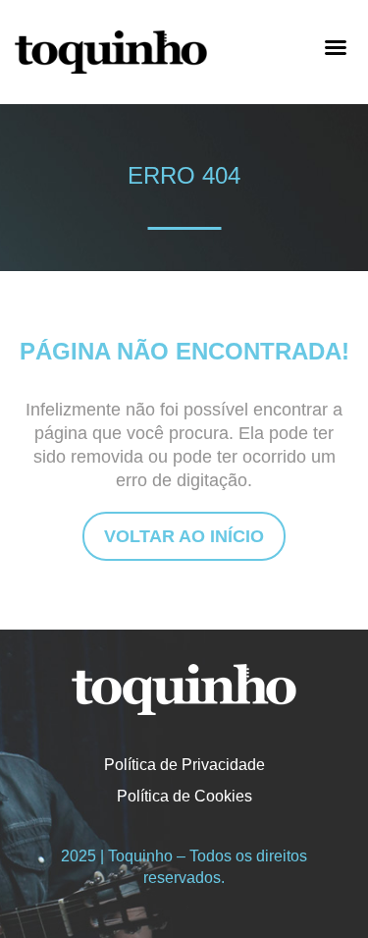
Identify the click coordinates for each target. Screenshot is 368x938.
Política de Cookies (184, 796)
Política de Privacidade (184, 764)
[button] (335, 47)
